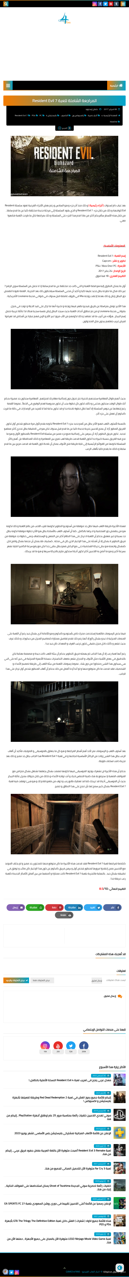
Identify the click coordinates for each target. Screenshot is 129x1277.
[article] (35, 936)
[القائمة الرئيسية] (8, 85)
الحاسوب (64, 115)
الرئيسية (114, 85)
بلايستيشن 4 (51, 115)
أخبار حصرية (92, 115)
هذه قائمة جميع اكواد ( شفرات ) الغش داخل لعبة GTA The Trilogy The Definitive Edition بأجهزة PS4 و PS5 (58, 1222)
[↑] (64, 1268)
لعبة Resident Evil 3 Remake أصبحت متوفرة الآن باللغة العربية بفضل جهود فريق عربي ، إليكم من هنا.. (58, 1152)
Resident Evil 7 (21, 115)
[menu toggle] (123, 3)
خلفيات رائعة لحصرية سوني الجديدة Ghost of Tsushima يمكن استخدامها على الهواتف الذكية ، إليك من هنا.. (58, 1187)
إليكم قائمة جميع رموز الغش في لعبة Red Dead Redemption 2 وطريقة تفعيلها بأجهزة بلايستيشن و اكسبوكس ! (61, 1099)
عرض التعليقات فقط (41, 980)
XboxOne (113, 122)
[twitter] (105, 4)
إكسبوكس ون (78, 115)
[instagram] (94, 4)
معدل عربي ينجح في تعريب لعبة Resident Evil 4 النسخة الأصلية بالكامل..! (70, 1080)
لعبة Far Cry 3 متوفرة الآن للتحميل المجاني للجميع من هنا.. (78, 1168)
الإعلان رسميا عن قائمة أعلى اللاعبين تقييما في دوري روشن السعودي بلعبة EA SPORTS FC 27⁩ (57, 1203)
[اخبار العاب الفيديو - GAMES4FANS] (64, 18)
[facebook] (100, 4)
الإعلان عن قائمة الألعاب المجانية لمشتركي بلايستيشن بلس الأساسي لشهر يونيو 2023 (62, 1133)
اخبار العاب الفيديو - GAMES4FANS (83, 1271)
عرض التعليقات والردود (15, 980)
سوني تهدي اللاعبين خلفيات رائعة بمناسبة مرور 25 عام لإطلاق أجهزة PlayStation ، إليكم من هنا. (59, 1117)
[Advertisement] (64, 52)
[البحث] (5, 3)
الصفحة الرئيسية (110, 115)
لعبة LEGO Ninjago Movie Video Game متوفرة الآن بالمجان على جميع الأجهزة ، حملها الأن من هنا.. (59, 1240)
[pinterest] (111, 4)
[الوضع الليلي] (120, 1268)
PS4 (33, 115)
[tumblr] (116, 4)
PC (40, 115)
